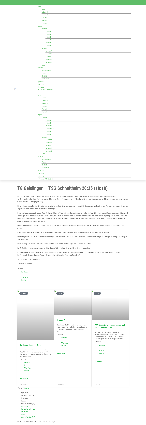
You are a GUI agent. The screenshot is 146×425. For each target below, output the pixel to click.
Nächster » (26, 388)
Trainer (44, 73)
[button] (82, 92)
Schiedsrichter (46, 70)
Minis (43, 65)
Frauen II (44, 20)
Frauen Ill (44, 23)
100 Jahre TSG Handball (45, 90)
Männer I (44, 9)
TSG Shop (41, 84)
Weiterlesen (24, 378)
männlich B (49, 34)
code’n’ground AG (64, 422)
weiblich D (49, 59)
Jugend (40, 26)
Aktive (40, 6)
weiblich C (49, 57)
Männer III (45, 15)
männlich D (49, 43)
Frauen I (44, 18)
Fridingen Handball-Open (30, 345)
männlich (44, 29)
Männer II (45, 12)
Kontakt (44, 76)
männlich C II (50, 40)
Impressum (24, 398)
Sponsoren (41, 82)
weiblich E (49, 62)
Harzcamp (41, 87)
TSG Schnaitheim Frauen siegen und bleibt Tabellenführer (110, 326)
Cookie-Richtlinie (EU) (28, 404)
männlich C (49, 37)
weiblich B (49, 54)
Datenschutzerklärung (28, 395)
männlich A (49, 31)
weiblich (44, 48)
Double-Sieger (63, 320)
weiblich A (49, 51)
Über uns (40, 68)
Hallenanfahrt (46, 79)
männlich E (49, 45)
